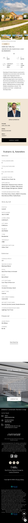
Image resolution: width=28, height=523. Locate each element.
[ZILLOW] (17, 462)
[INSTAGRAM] (10, 462)
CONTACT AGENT (14, 140)
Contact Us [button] (14, 399)
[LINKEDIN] (14, 462)
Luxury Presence (14, 472)
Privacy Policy (20, 479)
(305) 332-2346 (6, 125)
